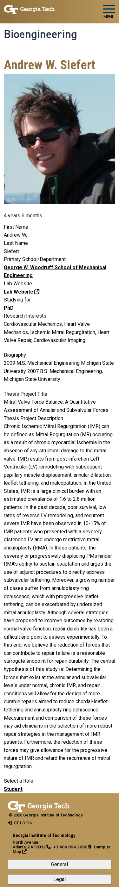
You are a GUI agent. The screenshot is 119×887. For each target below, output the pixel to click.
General (59, 864)
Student (13, 789)
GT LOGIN (23, 822)
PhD (9, 308)
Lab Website (18, 292)
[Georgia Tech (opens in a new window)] (39, 805)
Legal (59, 879)
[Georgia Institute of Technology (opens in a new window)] (30, 9)
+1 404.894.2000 (70, 846)
